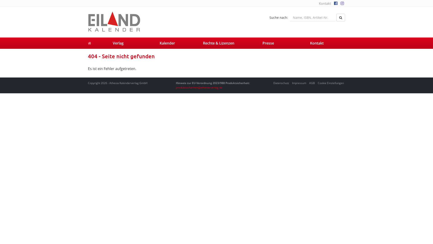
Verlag (118, 43)
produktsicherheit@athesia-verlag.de (199, 87)
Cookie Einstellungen (331, 83)
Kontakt (325, 3)
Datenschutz (281, 83)
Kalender (167, 43)
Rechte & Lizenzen (218, 43)
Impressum (299, 83)
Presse (268, 43)
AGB (312, 83)
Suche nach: (278, 17)
